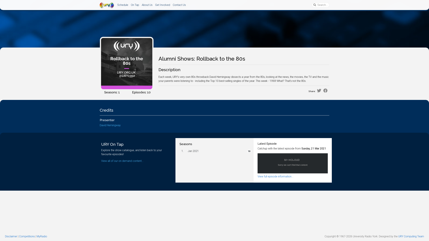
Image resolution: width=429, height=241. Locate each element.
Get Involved (162, 5)
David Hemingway (110, 125)
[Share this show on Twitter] (319, 91)
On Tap (135, 5)
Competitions (27, 236)
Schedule (122, 5)
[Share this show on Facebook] (325, 91)
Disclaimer (11, 236)
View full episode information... (275, 176)
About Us (147, 5)
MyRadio (42, 236)
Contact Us (179, 5)
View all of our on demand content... (122, 161)
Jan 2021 (193, 151)
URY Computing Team (411, 236)
